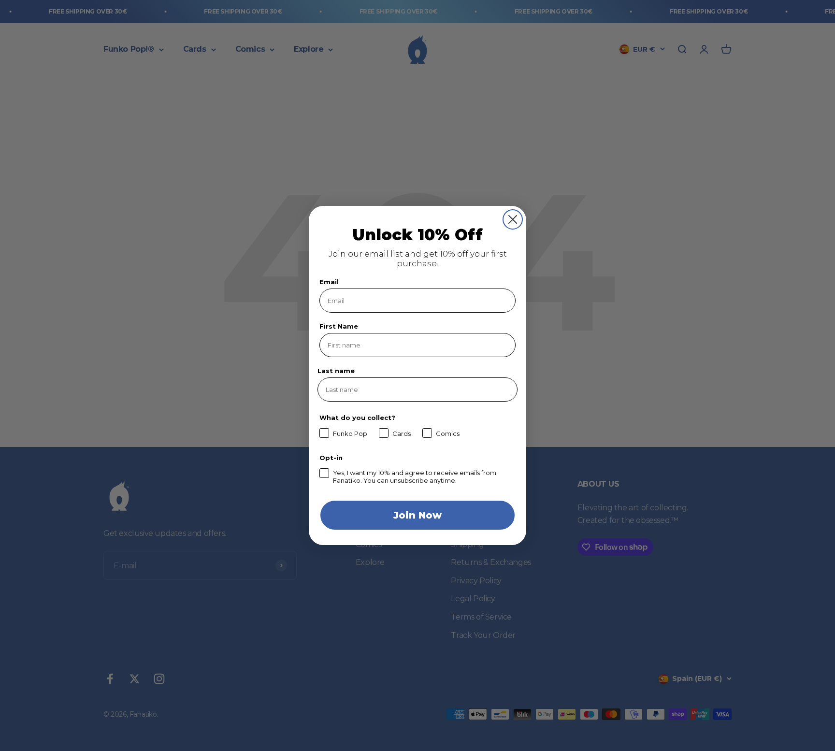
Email (329, 282)
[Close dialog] (512, 219)
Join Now (417, 515)
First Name (338, 326)
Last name (336, 371)
